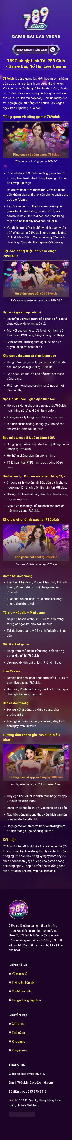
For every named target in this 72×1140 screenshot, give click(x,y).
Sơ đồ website (22, 991)
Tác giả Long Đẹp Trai (26, 1000)
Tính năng (18, 1032)
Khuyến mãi (19, 1050)
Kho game (18, 1041)
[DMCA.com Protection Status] (22, 1114)
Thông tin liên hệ (23, 982)
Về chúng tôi (20, 973)
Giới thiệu (18, 1024)
